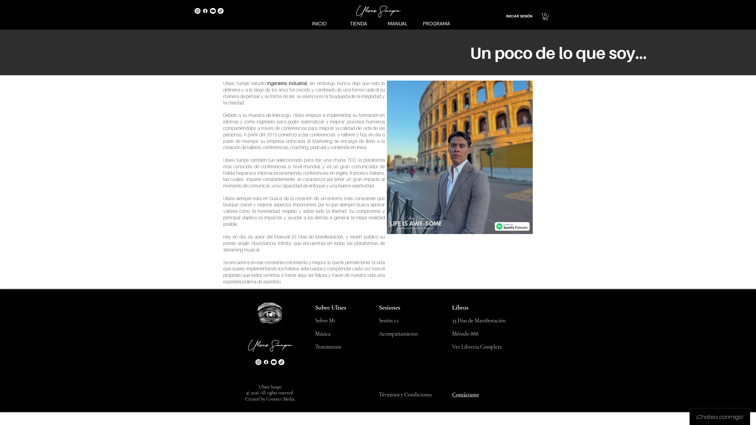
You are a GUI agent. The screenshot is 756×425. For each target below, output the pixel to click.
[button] (545, 16)
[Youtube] (213, 11)
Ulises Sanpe (270, 387)
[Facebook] (205, 11)
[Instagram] (198, 11)
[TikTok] (221, 11)
